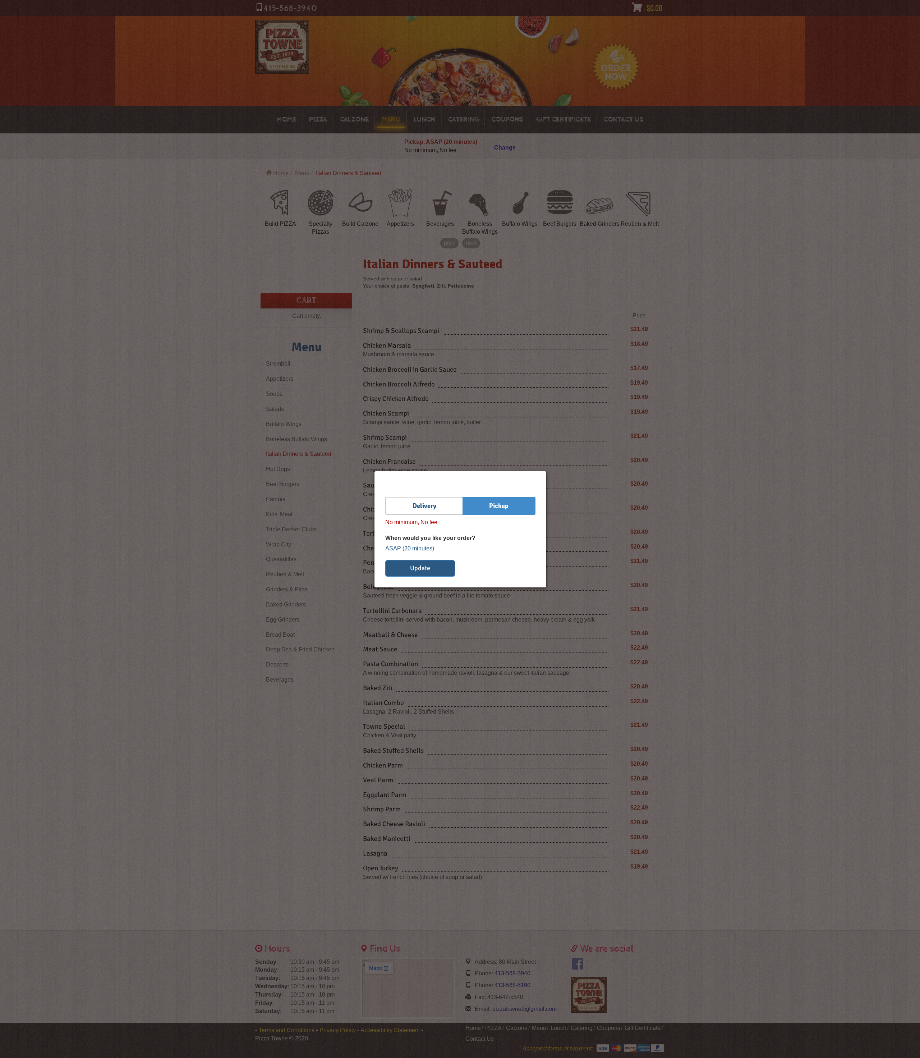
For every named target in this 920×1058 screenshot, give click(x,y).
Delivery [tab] (424, 505)
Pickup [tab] (499, 505)
